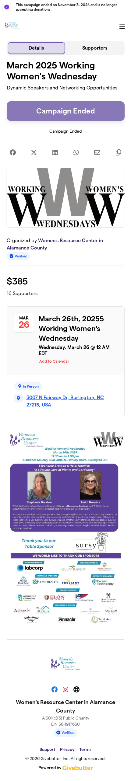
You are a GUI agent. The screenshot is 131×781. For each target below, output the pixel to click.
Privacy (67, 749)
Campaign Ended (65, 111)
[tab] (36, 48)
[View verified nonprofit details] (18, 256)
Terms (85, 749)
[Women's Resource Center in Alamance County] (12, 25)
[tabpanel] (66, 344)
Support (47, 749)
